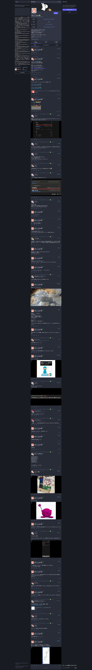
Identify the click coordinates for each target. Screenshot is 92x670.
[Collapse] (60, 58)
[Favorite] (36, 54)
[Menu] (59, 13)
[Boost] (34, 54)
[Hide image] (31, 122)
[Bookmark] (38, 54)
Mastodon (22, 6)
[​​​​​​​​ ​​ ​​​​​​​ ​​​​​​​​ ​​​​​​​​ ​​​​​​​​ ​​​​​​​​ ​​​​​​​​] (46, 105)
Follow (56, 13)
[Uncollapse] (60, 48)
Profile (34, 1)
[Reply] (32, 54)
